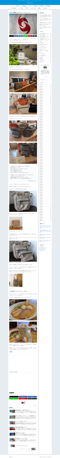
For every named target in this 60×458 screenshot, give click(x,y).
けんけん (45, 69)
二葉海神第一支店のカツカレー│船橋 (44, 22)
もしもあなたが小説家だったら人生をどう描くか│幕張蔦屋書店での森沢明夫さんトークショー (45, 16)
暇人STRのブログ (42, 249)
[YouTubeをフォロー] (24, 403)
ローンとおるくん (42, 250)
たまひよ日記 (41, 246)
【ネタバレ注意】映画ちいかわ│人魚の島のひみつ (45, 28)
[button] (35, 36)
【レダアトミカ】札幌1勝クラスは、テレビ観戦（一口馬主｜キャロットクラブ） (45, 20)
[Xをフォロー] (22, 403)
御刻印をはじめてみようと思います (44, 234)
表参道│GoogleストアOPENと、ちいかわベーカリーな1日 (45, 25)
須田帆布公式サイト (31, 180)
